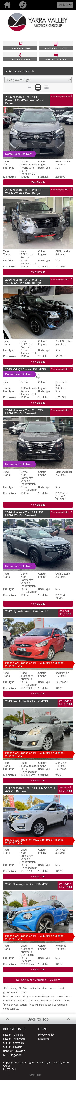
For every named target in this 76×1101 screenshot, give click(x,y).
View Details (38, 182)
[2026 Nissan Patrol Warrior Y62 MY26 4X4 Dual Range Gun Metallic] (38, 223)
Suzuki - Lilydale (12, 1047)
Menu (63, 5)
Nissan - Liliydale (13, 1034)
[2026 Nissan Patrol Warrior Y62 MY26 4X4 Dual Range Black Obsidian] (38, 312)
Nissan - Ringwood (14, 1038)
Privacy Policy (46, 1034)
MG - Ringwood (12, 1055)
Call (24, 5)
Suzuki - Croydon (13, 1043)
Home (8, 5)
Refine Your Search (19, 71)
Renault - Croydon (14, 1051)
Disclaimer (44, 1038)
